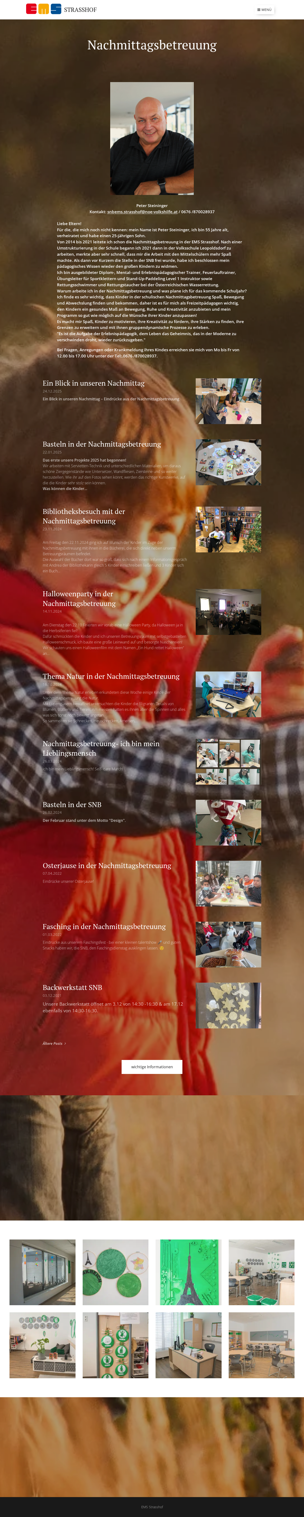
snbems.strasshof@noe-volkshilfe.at (142, 211)
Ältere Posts (52, 1043)
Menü (266, 9)
